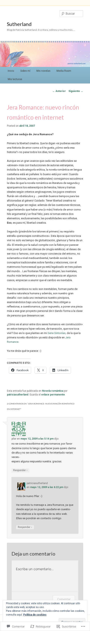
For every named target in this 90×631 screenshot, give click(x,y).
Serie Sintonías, (57, 333)
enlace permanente (53, 394)
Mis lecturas (15, 79)
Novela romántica (52, 390)
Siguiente (75, 91)
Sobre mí (25, 70)
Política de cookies (34, 614)
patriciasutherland (17, 394)
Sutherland (19, 24)
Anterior (59, 91)
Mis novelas (43, 70)
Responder (20, 470)
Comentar (64, 599)
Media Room (64, 70)
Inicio (11, 70)
